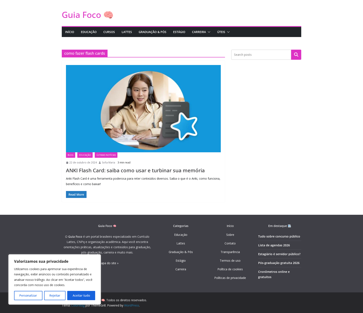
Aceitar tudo (81, 295)
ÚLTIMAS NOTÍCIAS (106, 155)
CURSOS (109, 32)
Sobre (230, 235)
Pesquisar (296, 54)
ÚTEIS (221, 32)
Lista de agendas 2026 (274, 245)
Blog (71, 155)
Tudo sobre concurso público (279, 236)
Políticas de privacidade (230, 278)
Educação (180, 235)
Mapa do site (107, 263)
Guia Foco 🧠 (88, 14)
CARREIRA (199, 32)
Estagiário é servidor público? (279, 254)
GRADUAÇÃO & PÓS (152, 32)
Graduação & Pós (181, 252)
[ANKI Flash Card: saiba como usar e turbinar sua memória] (143, 108)
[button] (208, 32)
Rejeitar (54, 295)
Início (230, 226)
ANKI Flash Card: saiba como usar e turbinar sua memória (135, 170)
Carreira (180, 269)
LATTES (127, 32)
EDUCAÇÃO (89, 32)
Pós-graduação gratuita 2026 (279, 263)
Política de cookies (230, 269)
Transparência (230, 252)
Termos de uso (230, 261)
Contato (230, 243)
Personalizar (28, 295)
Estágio (181, 261)
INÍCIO (69, 32)
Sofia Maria (108, 162)
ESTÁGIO (179, 32)
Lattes (180, 243)
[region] (54, 279)
